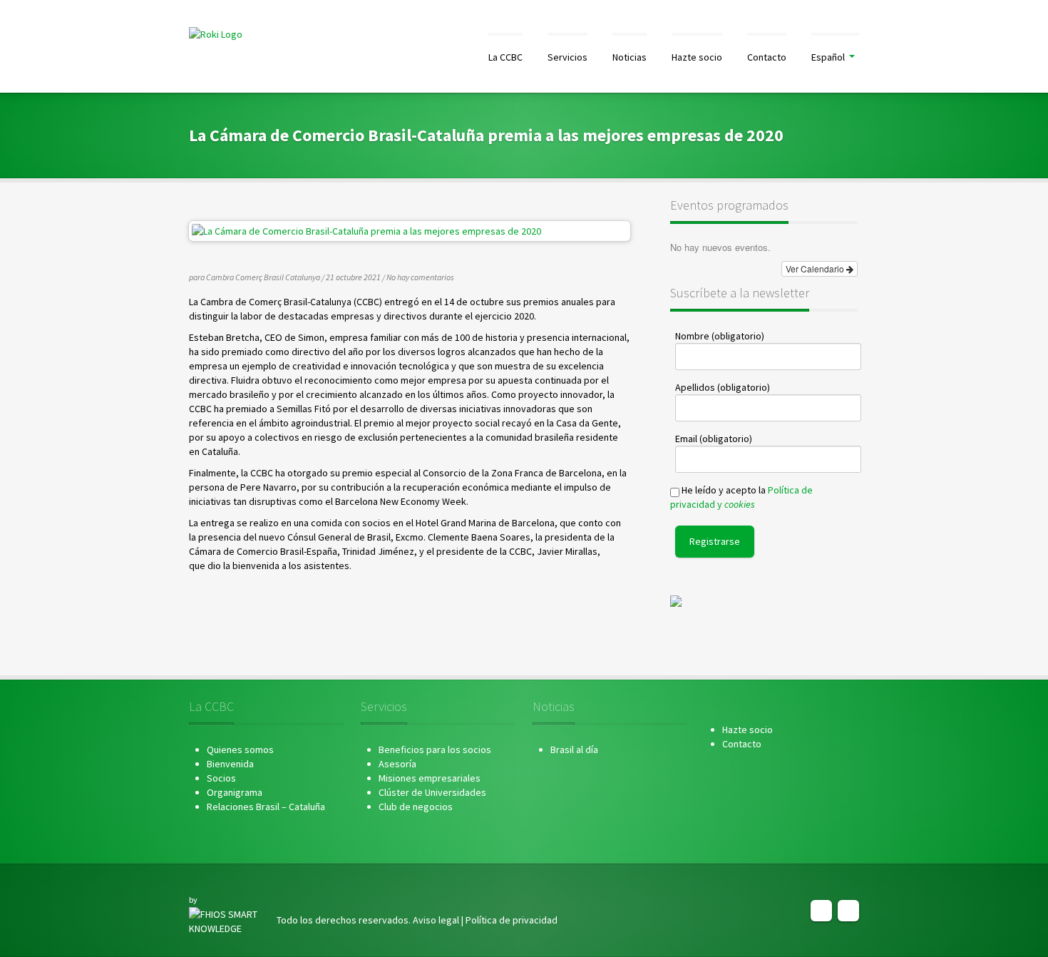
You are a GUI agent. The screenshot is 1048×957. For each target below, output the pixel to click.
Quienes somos (240, 749)
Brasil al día (574, 749)
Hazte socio (697, 57)
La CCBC (505, 57)
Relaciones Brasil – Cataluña (266, 806)
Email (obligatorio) (713, 438)
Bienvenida (230, 763)
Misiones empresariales (430, 778)
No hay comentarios (420, 277)
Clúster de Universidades (432, 792)
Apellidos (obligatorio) (722, 387)
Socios (221, 778)
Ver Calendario (816, 268)
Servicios (567, 57)
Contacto (766, 57)
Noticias (629, 57)
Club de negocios (416, 806)
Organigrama (234, 792)
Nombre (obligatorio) (719, 335)
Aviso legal (436, 920)
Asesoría (397, 763)
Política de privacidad (512, 920)
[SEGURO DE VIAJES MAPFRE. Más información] (676, 600)
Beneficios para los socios (435, 749)
